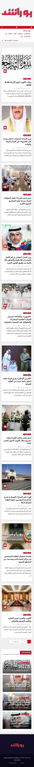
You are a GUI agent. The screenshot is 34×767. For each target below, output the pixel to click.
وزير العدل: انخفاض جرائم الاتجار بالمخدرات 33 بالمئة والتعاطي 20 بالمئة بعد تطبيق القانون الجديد (17, 260)
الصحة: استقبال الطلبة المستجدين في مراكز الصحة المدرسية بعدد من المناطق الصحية (17, 559)
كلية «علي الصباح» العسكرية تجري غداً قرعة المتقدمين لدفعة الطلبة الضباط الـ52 (17, 500)
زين (6, 33)
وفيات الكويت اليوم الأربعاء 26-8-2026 (18, 666)
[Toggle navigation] (17, 27)
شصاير (29, 78)
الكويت (14, 33)
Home (22, 763)
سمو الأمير (20, 33)
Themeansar (17, 760)
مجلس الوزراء (27, 36)
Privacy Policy (12, 763)
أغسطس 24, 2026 (24, 565)
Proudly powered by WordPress (12, 757)
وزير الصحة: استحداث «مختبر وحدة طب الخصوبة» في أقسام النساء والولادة (17, 141)
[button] (2, 27)
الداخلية (10, 33)
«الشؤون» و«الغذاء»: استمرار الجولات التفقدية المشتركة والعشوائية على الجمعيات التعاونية (17, 319)
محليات (25, 78)
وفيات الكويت (27, 33)
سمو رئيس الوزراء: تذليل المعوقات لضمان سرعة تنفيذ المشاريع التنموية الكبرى (17, 201)
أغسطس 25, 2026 (24, 325)
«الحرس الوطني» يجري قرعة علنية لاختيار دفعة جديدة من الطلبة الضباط (17, 381)
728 (15, 641)
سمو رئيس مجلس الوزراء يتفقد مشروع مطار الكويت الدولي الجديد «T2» (17, 440)
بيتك (21, 36)
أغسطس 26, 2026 (24, 88)
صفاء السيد (15, 88)
